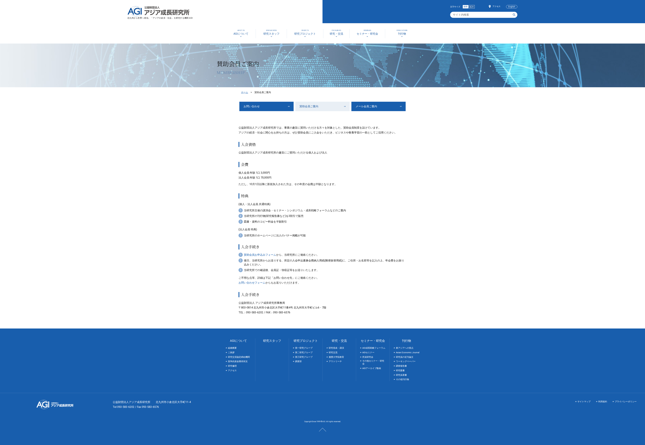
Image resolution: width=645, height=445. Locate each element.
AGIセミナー (368, 352)
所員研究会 (367, 357)
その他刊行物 (402, 379)
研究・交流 (339, 340)
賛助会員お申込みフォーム (260, 254)
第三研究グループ (304, 357)
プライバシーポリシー (626, 401)
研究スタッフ (272, 340)
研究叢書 (400, 370)
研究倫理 (232, 366)
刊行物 (406, 340)
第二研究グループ (304, 352)
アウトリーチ (335, 361)
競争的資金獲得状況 (238, 361)
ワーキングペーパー (406, 361)
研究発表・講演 (336, 348)
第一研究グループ (304, 348)
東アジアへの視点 (404, 348)
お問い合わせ (252, 106)
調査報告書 (401, 366)
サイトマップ (584, 401)
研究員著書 (401, 375)
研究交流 (333, 352)
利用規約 (602, 401)
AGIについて (238, 340)
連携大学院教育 (336, 357)
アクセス (496, 6)
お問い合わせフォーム (252, 282)
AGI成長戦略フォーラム (373, 348)
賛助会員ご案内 (308, 106)
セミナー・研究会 (373, 340)
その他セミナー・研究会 (373, 362)
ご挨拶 (231, 352)
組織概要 (232, 348)
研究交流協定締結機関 (239, 357)
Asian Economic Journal (407, 352)
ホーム (244, 92)
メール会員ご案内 (366, 106)
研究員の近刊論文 (404, 357)
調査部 (298, 361)
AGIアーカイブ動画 (371, 368)
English (511, 7)
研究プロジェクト (306, 340)
